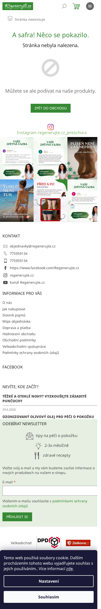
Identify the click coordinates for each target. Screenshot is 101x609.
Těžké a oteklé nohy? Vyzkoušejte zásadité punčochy (44, 398)
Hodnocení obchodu (19, 333)
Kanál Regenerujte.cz (27, 282)
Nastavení (49, 581)
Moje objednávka (16, 321)
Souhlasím (48, 597)
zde (69, 568)
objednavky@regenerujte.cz (33, 246)
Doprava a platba (16, 327)
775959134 (18, 253)
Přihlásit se (17, 516)
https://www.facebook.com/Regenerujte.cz (44, 267)
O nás (7, 302)
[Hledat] (64, 6)
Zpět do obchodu (51, 108)
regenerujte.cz (22, 275)
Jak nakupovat (13, 309)
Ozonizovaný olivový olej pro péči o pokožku (48, 416)
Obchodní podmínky (19, 340)
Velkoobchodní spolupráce (24, 346)
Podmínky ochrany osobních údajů (30, 352)
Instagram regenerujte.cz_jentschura (52, 133)
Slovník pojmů (13, 315)
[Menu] (90, 6)
